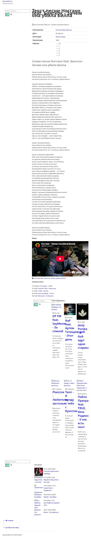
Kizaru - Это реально (51, 512)
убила (58, 278)
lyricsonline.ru (7, 1)
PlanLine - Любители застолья (59, 397)
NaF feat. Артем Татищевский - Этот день (75, 330)
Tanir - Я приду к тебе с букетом (71, 401)
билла (63, 278)
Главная (10, 520)
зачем (53, 278)
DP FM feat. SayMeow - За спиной (59, 323)
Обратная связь (13, 527)
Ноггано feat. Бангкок (64, 30)
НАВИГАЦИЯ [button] (7, 3)
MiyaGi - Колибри (50, 497)
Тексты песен (60, 37)
